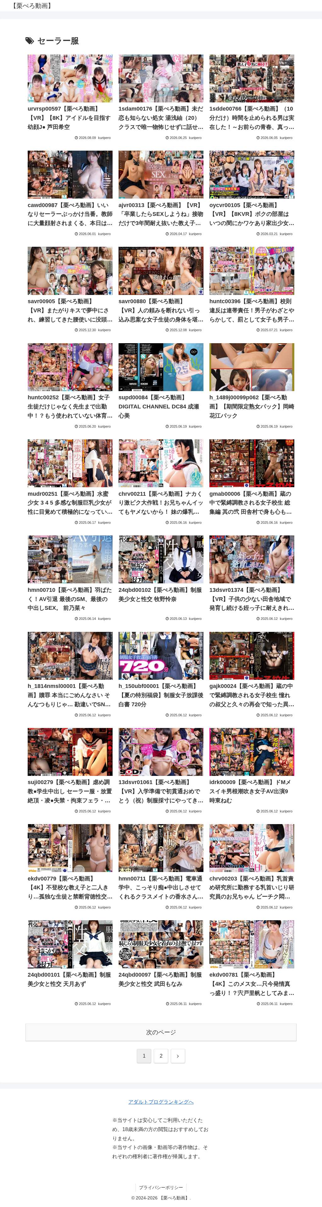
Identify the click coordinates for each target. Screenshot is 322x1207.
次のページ (161, 1032)
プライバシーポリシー (161, 1187)
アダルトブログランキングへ (161, 1102)
